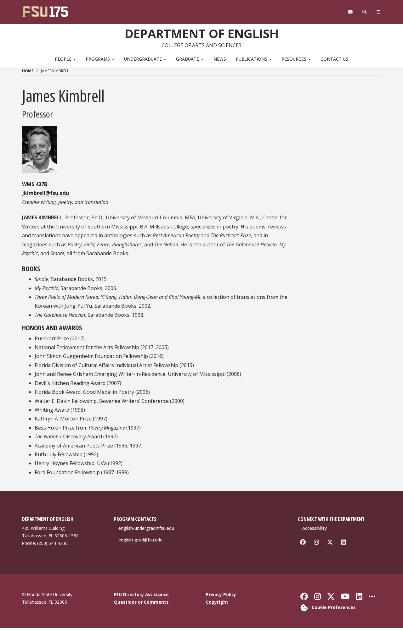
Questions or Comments (141, 602)
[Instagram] (317, 542)
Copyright (217, 602)
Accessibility (314, 528)
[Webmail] (350, 12)
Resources (294, 59)
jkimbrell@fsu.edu (45, 192)
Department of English (202, 33)
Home (28, 71)
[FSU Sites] (378, 12)
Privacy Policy (221, 594)
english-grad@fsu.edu (140, 540)
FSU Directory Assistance (141, 594)
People (64, 59)
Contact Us (334, 59)
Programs (98, 59)
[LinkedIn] (344, 542)
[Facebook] (304, 542)
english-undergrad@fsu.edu (146, 528)
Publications (252, 59)
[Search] (364, 12)
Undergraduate (143, 59)
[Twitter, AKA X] (331, 542)
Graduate (188, 59)
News (219, 59)
